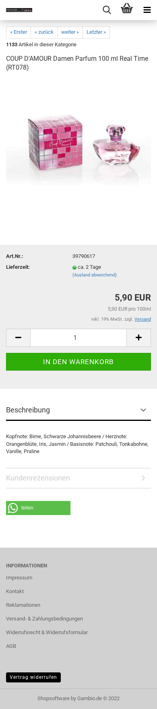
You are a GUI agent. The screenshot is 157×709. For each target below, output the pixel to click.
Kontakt (15, 591)
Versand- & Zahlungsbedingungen (44, 619)
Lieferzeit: (18, 267)
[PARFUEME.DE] (16, 10)
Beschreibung (28, 410)
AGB (11, 646)
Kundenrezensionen (38, 478)
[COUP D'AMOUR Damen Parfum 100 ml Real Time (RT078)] (78, 140)
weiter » (70, 32)
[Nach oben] (135, 697)
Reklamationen (23, 605)
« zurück (44, 32)
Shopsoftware (53, 698)
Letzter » (96, 32)
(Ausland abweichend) (94, 275)
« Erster (18, 32)
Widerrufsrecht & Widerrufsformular (47, 632)
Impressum (19, 578)
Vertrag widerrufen (33, 677)
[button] (38, 508)
